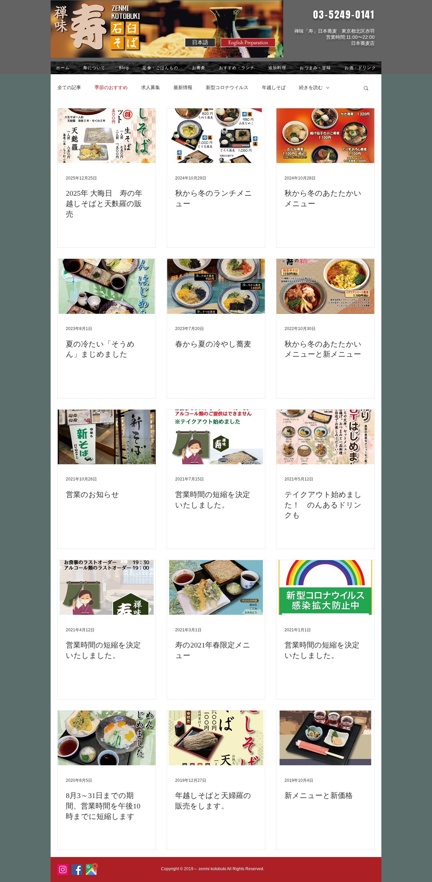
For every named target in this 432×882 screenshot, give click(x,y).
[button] (248, 42)
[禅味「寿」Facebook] (77, 869)
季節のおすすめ (111, 87)
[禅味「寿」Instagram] (62, 869)
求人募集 (150, 87)
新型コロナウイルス (227, 87)
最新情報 (182, 87)
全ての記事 (69, 87)
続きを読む (311, 87)
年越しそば (274, 87)
